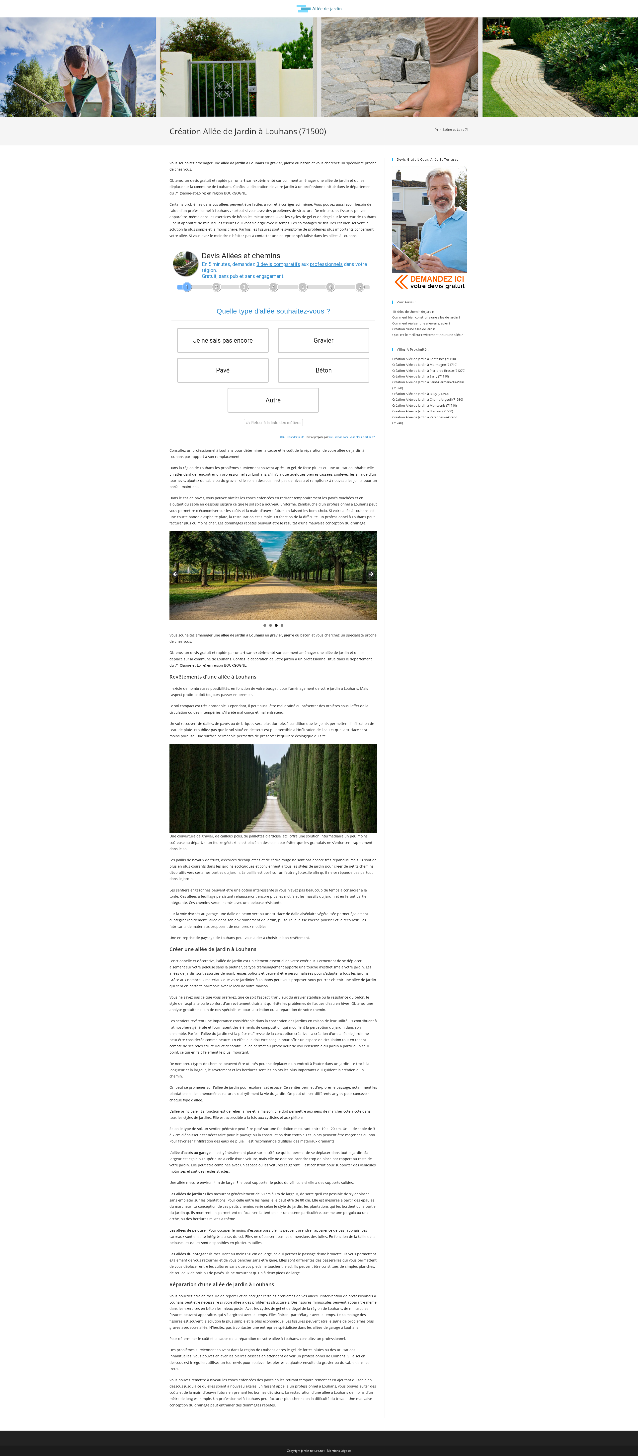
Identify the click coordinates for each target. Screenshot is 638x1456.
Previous (175, 574)
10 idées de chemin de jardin (413, 311)
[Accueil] (436, 129)
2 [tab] (270, 625)
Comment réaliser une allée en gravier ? (421, 323)
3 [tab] (276, 625)
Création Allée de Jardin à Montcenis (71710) (424, 405)
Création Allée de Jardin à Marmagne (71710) (424, 364)
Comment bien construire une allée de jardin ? (426, 317)
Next (371, 574)
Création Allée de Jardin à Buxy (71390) (420, 393)
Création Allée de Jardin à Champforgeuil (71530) (427, 399)
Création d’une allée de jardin (413, 329)
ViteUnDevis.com (338, 437)
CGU (283, 437)
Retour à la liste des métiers (275, 422)
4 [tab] (282, 625)
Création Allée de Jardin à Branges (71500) (422, 411)
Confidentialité (295, 437)
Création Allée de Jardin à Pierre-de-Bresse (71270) (428, 370)
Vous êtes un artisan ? (362, 437)
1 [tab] (264, 625)
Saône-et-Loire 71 (456, 129)
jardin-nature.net (312, 1451)
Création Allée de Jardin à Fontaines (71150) (424, 359)
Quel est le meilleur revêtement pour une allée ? (427, 334)
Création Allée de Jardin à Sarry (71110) (420, 376)
